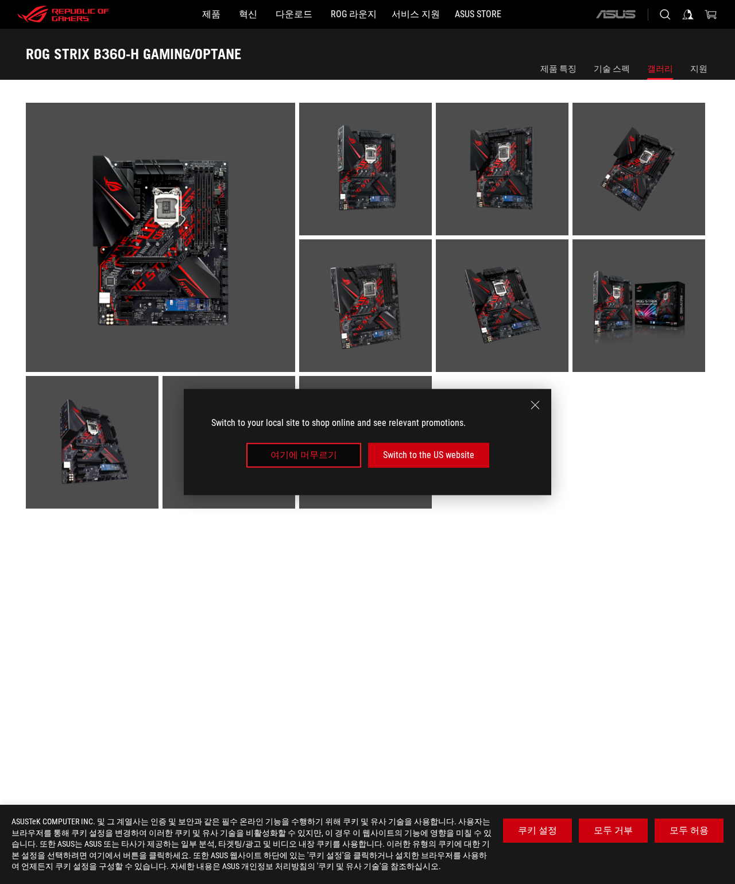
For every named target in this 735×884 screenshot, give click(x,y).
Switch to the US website (428, 454)
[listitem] (162, 239)
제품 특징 (558, 69)
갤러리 (660, 69)
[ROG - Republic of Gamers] (63, 14)
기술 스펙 (612, 69)
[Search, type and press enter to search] (665, 14)
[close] (535, 405)
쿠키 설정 (537, 830)
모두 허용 (689, 830)
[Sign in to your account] (688, 14)
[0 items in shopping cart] (711, 14)
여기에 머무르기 (303, 454)
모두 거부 (613, 830)
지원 (698, 69)
